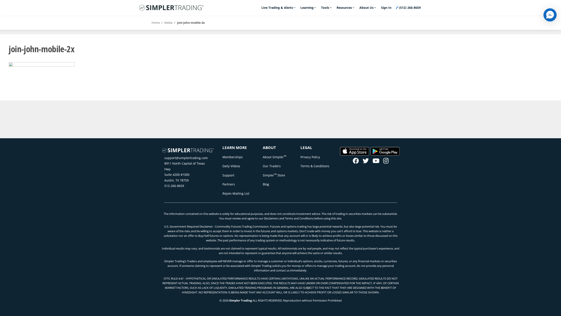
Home (156, 23)
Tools (325, 7)
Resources (344, 7)
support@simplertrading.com (186, 158)
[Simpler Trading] (171, 8)
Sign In (386, 7)
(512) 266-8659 (409, 7)
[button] (550, 15)
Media (168, 23)
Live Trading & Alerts (277, 7)
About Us (366, 7)
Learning (307, 7)
